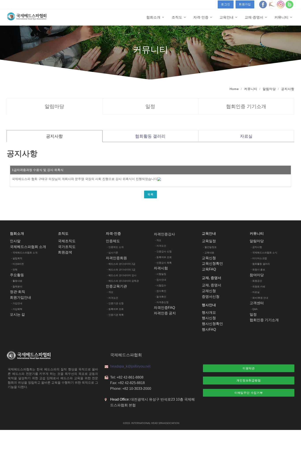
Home (234, 89)
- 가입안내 (16, 303)
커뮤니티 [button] (281, 17)
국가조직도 (67, 247)
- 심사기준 (112, 252)
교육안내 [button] (226, 17)
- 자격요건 (112, 297)
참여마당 (257, 275)
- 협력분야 (16, 286)
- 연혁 (14, 269)
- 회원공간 (256, 280)
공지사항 (287, 89)
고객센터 (257, 303)
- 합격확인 (160, 296)
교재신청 (209, 291)
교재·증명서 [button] (254, 17)
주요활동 (17, 275)
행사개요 (209, 312)
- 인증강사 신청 (163, 251)
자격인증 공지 (165, 313)
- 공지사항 (256, 247)
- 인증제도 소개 (115, 247)
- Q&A (254, 309)
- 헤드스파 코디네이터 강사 (121, 275)
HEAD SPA (157, 423)
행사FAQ (209, 329)
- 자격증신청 (162, 302)
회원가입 (245, 4)
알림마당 (269, 89)
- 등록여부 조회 (115, 309)
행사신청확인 (212, 324)
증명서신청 (210, 296)
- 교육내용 (208, 252)
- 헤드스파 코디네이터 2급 (121, 264)
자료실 (246, 136)
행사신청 (209, 318)
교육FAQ (209, 269)
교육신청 (209, 258)
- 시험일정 (160, 274)
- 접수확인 (160, 291)
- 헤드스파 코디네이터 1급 (121, 269)
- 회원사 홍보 (258, 269)
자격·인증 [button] (201, 17)
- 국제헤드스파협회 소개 (24, 252)
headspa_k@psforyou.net (130, 366)
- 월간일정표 (210, 247)
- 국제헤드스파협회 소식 (264, 252)
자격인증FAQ (164, 307)
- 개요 (110, 292)
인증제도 (113, 241)
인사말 (15, 241)
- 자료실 (255, 292)
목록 (150, 194)
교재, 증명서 (211, 285)
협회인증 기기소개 (246, 106)
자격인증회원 (116, 258)
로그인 (225, 4)
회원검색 (65, 252)
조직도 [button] (177, 17)
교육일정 (209, 241)
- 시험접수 (160, 285)
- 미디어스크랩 (259, 258)
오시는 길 (17, 314)
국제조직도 (67, 241)
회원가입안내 (20, 297)
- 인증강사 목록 (163, 262)
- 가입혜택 (16, 309)
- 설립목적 (16, 258)
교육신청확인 (212, 263)
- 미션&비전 (17, 264)
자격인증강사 (164, 234)
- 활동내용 (16, 280)
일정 (150, 106)
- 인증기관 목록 (115, 314)
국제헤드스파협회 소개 (28, 247)
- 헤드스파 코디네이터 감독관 (123, 280)
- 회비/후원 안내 (259, 297)
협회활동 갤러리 (150, 136)
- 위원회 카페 (258, 286)
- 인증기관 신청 (115, 303)
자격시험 (161, 268)
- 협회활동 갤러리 (260, 264)
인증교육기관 (116, 286)
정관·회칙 (17, 292)
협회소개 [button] (153, 17)
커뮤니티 (250, 89)
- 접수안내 (160, 279)
